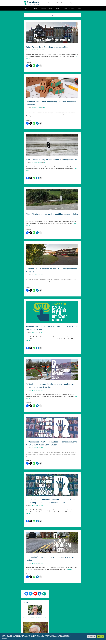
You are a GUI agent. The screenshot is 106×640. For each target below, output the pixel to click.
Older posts (27, 586)
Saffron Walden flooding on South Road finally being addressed (51, 159)
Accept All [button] (100, 636)
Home (49, 3)
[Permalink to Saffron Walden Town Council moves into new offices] (52, 32)
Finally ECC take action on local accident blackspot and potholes (52, 214)
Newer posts (77, 586)
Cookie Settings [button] (91, 636)
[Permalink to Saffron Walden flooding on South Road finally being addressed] (52, 145)
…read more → (39, 116)
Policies (35, 8)
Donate (63, 3)
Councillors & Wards (46, 8)
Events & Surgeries (69, 8)
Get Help (69, 3)
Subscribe (56, 3)
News (57, 8)
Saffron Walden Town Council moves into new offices (47, 47)
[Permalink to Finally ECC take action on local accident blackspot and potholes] (52, 199)
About (26, 8)
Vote (79, 8)
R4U (43, 50)
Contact (77, 3)
